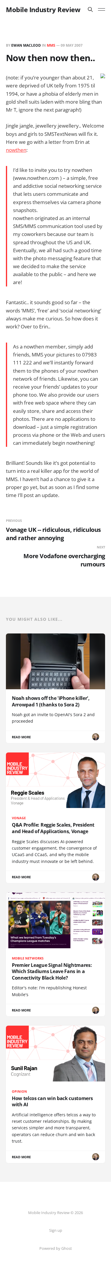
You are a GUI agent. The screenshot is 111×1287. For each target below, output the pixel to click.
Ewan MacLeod (26, 45)
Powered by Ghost (55, 1248)
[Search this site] (90, 9)
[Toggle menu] (101, 9)
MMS (51, 45)
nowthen (16, 149)
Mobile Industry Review (43, 9)
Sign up (55, 1230)
